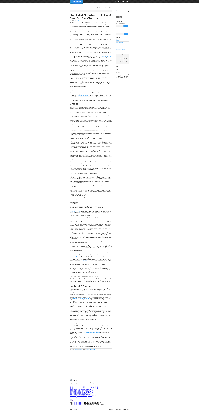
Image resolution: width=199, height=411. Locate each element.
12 (122, 58)
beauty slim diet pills (119, 44)
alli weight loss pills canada (120, 49)
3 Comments (80, 20)
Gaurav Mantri (118, 409)
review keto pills (74, 256)
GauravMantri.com (76, 2)
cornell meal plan (75, 271)
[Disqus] (91, 365)
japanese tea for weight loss (82, 95)
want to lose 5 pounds (86, 260)
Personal (80, 349)
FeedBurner (123, 27)
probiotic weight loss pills (103, 166)
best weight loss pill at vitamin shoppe (98, 84)
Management (76, 349)
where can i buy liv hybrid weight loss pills (81, 298)
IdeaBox (127, 409)
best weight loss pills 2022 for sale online (92, 332)
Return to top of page (74, 409)
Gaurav (76, 20)
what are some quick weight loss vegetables (90, 274)
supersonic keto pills (119, 42)
